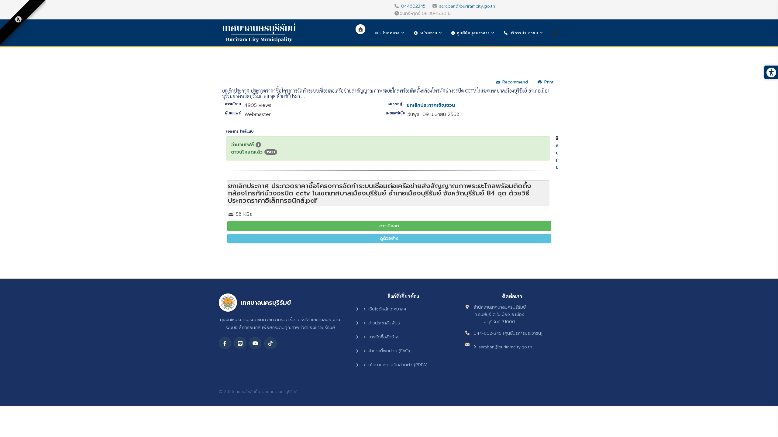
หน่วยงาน (427, 33)
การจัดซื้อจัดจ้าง (383, 337)
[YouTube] (255, 343)
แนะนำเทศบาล (387, 33)
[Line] (240, 343)
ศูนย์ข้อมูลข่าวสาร (472, 33)
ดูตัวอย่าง (389, 238)
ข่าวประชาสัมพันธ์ (384, 323)
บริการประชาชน (523, 33)
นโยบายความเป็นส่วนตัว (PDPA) (398, 365)
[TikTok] (270, 343)
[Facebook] (225, 343)
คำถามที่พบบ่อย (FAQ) (389, 351)
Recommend (515, 82)
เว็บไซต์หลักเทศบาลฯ (387, 309)
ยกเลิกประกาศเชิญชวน (430, 105)
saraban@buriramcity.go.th (467, 6)
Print (549, 82)
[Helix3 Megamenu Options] (555, 32)
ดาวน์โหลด (389, 226)
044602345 (413, 6)
